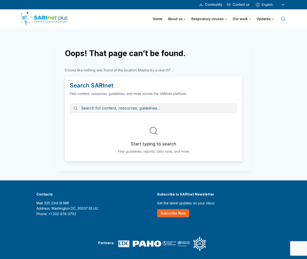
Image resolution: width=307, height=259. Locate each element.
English (267, 4)
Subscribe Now (173, 213)
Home (157, 19)
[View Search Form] (283, 19)
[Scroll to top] (296, 240)
